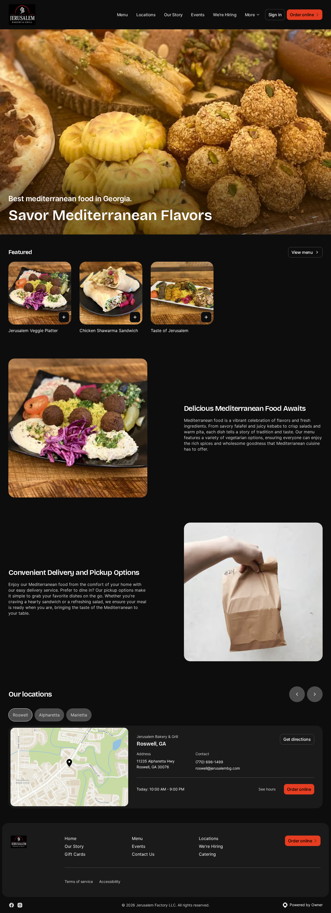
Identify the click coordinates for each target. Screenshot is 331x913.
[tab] (20, 714)
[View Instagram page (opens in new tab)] (20, 905)
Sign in (275, 14)
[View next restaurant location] (315, 694)
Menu (122, 14)
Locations (146, 14)
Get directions (297, 739)
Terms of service (79, 881)
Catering (207, 854)
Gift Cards (75, 854)
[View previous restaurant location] (297, 694)
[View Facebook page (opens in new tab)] (11, 905)
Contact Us (143, 854)
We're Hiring (225, 14)
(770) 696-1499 (209, 762)
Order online (299, 789)
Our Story (173, 14)
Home (70, 838)
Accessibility (109, 881)
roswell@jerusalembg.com (217, 768)
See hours (267, 789)
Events (198, 14)
